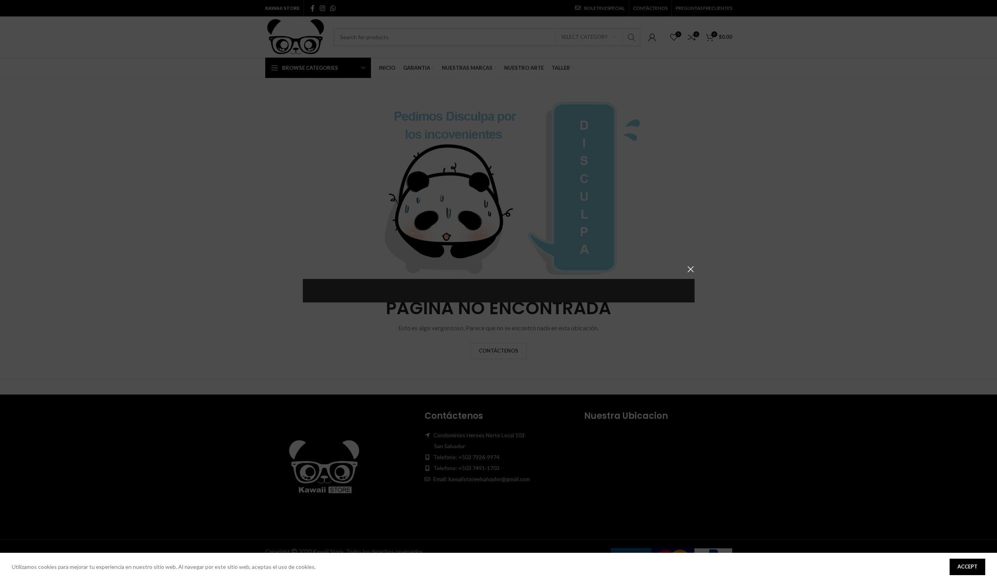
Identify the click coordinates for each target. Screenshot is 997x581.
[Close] (690, 269)
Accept (967, 566)
